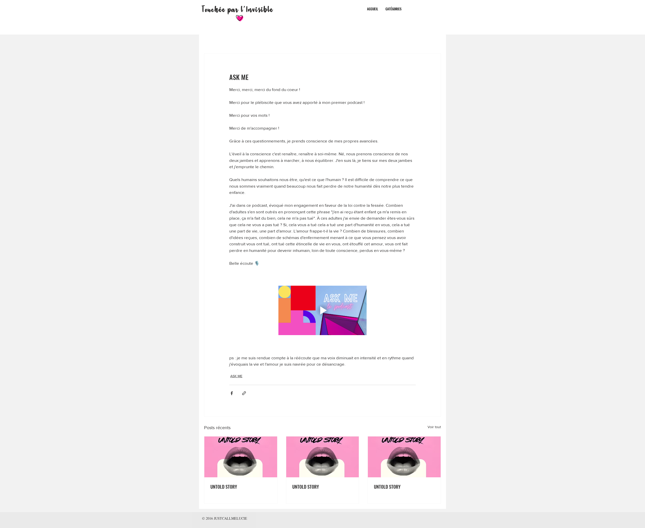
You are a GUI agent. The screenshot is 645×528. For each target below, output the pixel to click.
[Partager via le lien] (244, 393)
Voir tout (434, 427)
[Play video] (322, 310)
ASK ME (236, 376)
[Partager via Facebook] (231, 393)
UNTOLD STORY (223, 486)
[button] (393, 9)
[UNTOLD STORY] (240, 456)
